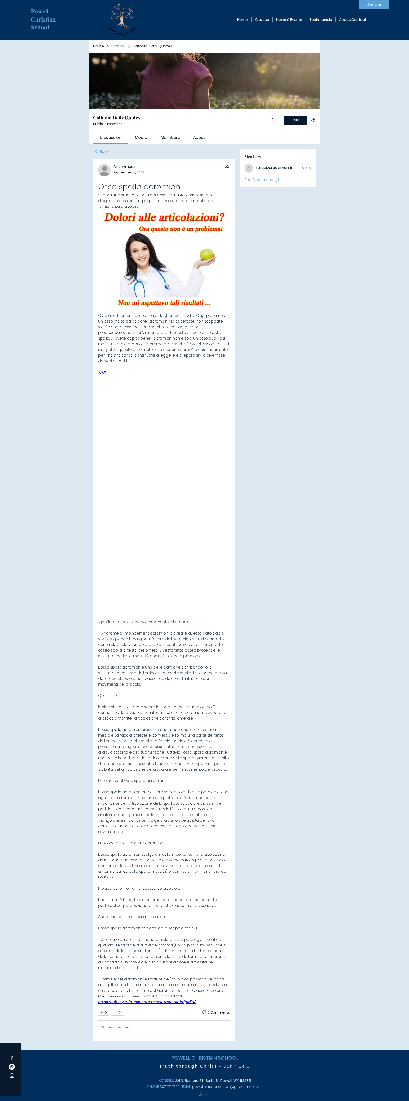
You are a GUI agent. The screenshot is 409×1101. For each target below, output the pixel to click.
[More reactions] (118, 1013)
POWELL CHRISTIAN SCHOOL (205, 1057)
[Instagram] (12, 1076)
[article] (164, 600)
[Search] (273, 120)
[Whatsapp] (12, 1067)
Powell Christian (44, 15)
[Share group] (313, 120)
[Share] (227, 167)
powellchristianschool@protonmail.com (227, 1086)
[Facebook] (12, 1058)
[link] (110, 137)
